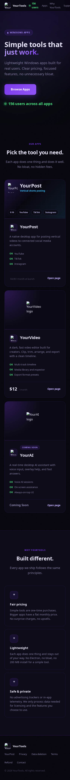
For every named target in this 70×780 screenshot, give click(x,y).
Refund (8, 762)
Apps (44, 5)
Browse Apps (20, 89)
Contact (21, 762)
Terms (54, 754)
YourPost (9, 754)
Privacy (23, 754)
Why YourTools (55, 5)
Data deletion (39, 754)
